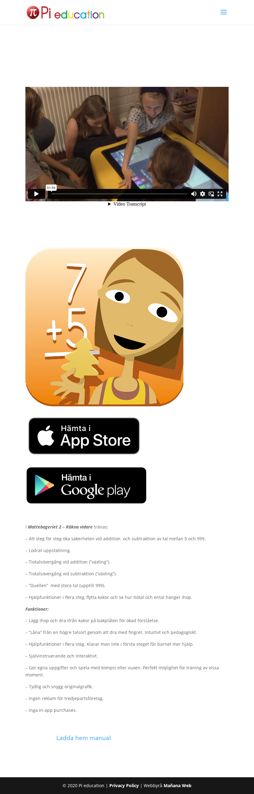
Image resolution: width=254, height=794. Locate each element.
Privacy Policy (124, 785)
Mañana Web (177, 785)
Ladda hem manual (83, 738)
